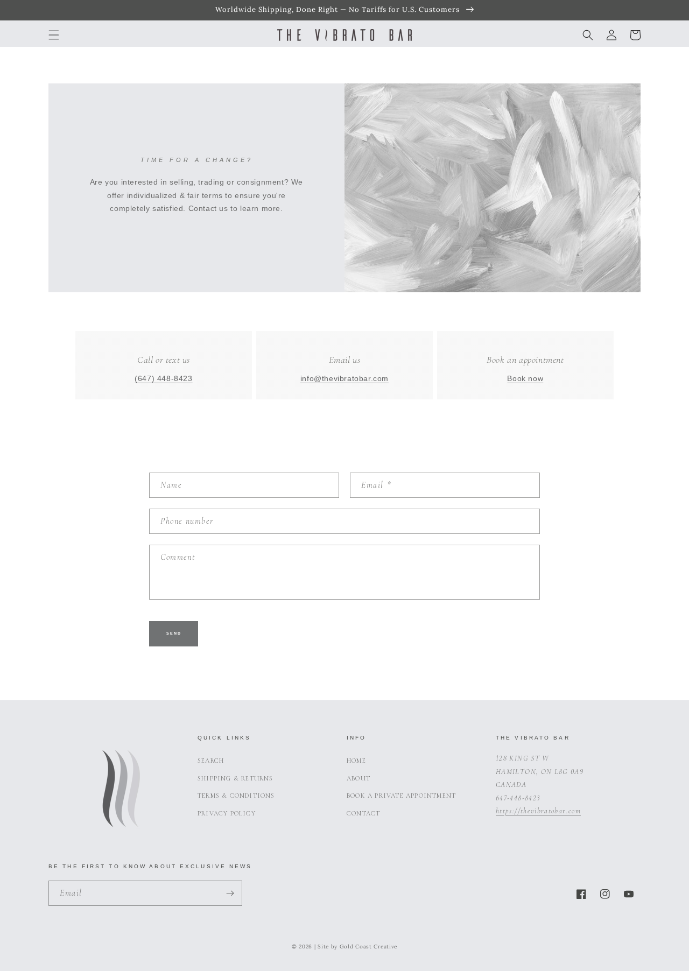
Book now (525, 379)
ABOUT (358, 778)
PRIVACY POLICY (227, 813)
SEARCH (211, 760)
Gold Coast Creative (368, 946)
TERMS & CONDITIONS (236, 795)
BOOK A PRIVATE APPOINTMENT (401, 795)
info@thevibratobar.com (344, 379)
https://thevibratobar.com (538, 810)
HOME (356, 760)
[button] (54, 35)
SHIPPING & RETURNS (235, 778)
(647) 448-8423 (163, 379)
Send (173, 633)
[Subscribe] (230, 893)
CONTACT (363, 813)
